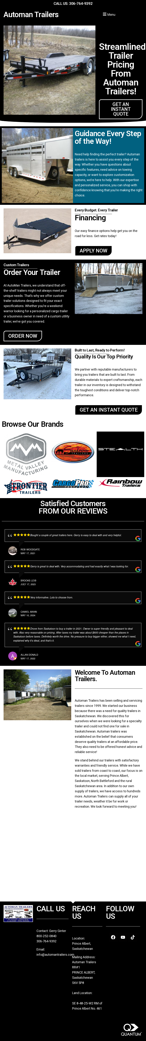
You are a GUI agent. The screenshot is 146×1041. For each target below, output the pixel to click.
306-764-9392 (80, 3)
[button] (108, 14)
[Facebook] (113, 937)
